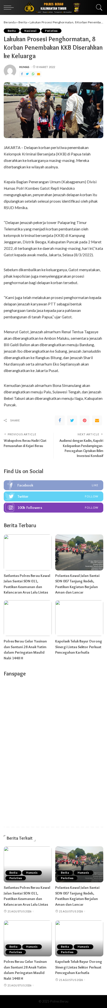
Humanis (32, 872)
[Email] (38, 74)
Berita (22, 22)
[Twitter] (27, 74)
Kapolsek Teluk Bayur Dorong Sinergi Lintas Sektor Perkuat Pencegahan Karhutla (78, 647)
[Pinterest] (85, 420)
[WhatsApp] (33, 74)
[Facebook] (22, 74)
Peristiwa (51, 30)
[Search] (98, 7)
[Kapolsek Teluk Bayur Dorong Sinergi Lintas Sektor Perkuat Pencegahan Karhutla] (79, 618)
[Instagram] (53, 508)
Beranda (10, 22)
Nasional (30, 30)
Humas (24, 67)
